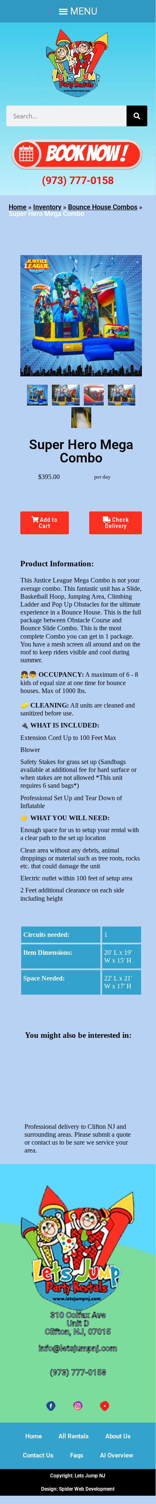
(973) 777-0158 (78, 180)
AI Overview (116, 1455)
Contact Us (38, 1455)
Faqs (76, 1455)
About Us (118, 1436)
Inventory (47, 207)
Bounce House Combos (102, 207)
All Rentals (73, 1436)
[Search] (137, 116)
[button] (78, 11)
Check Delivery (117, 523)
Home (18, 207)
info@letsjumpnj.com (78, 1348)
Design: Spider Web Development (78, 1489)
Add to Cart (48, 523)
